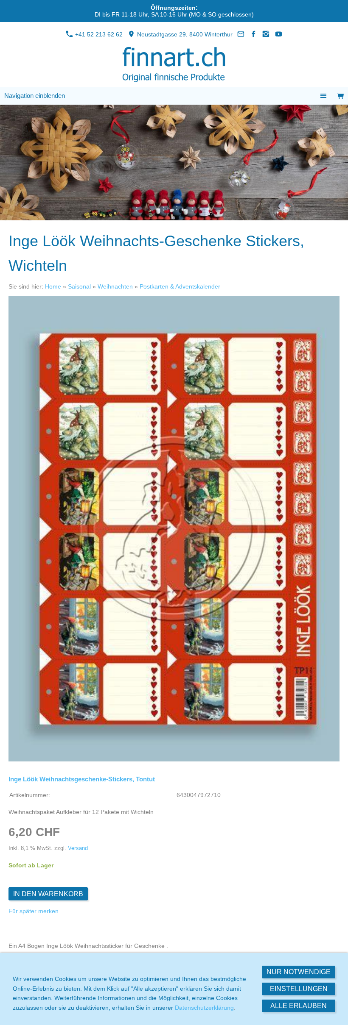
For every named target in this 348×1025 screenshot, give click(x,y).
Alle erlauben (298, 1005)
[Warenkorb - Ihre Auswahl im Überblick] (340, 96)
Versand (78, 848)
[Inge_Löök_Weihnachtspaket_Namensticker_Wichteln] (174, 529)
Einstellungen (299, 988)
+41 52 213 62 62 (98, 34)
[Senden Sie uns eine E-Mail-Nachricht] (241, 34)
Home (53, 286)
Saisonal (79, 286)
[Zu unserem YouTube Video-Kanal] (279, 34)
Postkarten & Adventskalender (180, 286)
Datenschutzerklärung (204, 1007)
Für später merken (33, 911)
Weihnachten (115, 286)
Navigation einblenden (34, 95)
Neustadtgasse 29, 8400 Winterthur (184, 34)
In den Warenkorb (48, 893)
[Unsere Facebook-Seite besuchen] (254, 34)
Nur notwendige (299, 971)
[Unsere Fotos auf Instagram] (266, 34)
